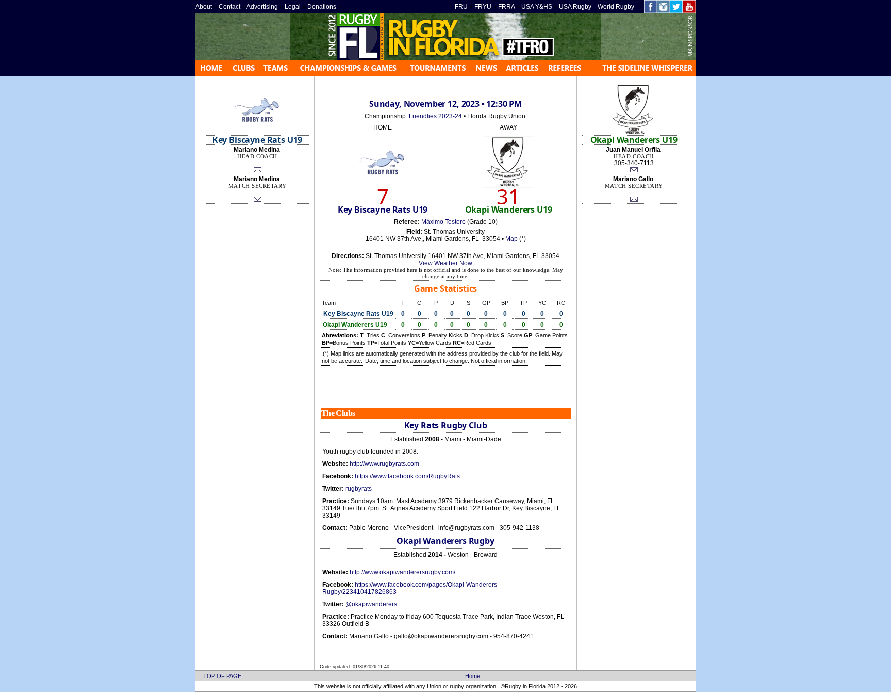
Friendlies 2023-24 (435, 116)
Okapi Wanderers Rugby (445, 540)
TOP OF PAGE (222, 676)
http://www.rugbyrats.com (384, 464)
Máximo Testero (443, 222)
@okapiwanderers (371, 604)
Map (511, 239)
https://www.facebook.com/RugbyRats (407, 476)
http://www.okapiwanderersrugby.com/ (402, 572)
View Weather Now (445, 263)
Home (472, 676)
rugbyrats (358, 488)
